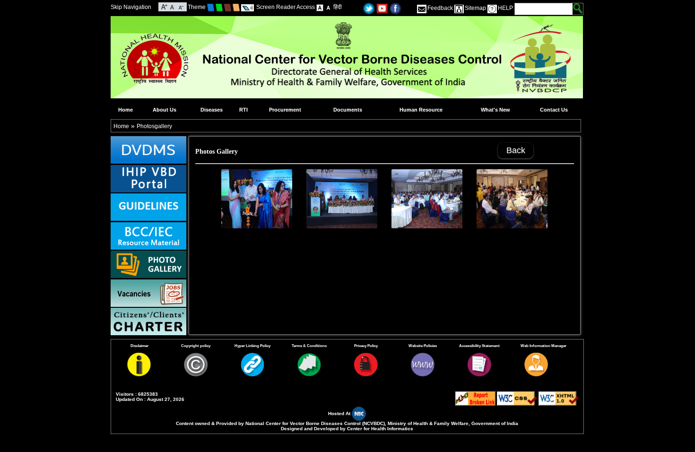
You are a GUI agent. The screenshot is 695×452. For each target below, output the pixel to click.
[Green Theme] (219, 7)
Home (125, 110)
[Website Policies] (422, 374)
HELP (505, 8)
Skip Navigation (131, 7)
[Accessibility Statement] (479, 374)
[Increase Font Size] (164, 6)
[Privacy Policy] (366, 374)
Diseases (211, 110)
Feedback (440, 8)
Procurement (285, 110)
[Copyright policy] (196, 374)
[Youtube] (382, 8)
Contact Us (554, 110)
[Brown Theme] (227, 7)
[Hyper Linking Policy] (252, 374)
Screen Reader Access (285, 7)
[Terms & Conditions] (309, 374)
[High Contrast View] (328, 7)
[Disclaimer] (139, 374)
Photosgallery (154, 126)
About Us (164, 110)
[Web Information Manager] (536, 374)
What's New (495, 110)
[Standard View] (319, 7)
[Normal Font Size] (172, 6)
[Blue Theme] (210, 7)
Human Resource (421, 110)
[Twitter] (368, 8)
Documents (347, 110)
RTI (243, 110)
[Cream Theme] (236, 7)
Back (515, 150)
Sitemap (475, 8)
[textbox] (544, 9)
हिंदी (337, 7)
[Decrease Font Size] (180, 6)
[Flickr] (395, 8)
